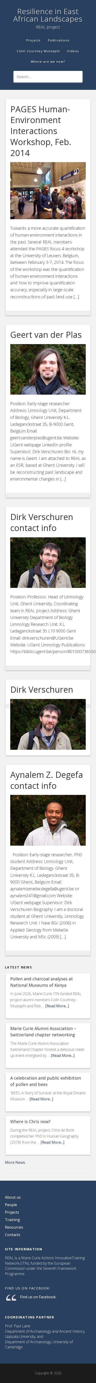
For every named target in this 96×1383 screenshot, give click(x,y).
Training (12, 1219)
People (11, 1204)
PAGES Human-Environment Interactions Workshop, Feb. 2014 (40, 131)
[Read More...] (57, 1005)
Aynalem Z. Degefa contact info (46, 780)
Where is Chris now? (30, 1121)
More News (15, 1162)
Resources (14, 1227)
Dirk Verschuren (41, 689)
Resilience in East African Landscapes (47, 15)
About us (13, 1197)
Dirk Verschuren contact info (41, 522)
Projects (12, 1212)
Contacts (12, 1234)
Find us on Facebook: (28, 1288)
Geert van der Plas (46, 334)
